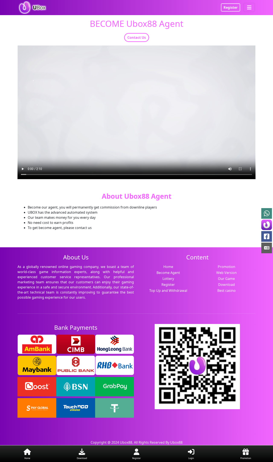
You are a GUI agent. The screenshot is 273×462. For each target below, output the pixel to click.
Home (168, 266)
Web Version (226, 272)
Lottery (168, 278)
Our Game (226, 278)
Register (231, 7)
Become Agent (168, 272)
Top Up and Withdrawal (168, 290)
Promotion (226, 266)
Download (226, 284)
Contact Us (136, 37)
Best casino (226, 290)
